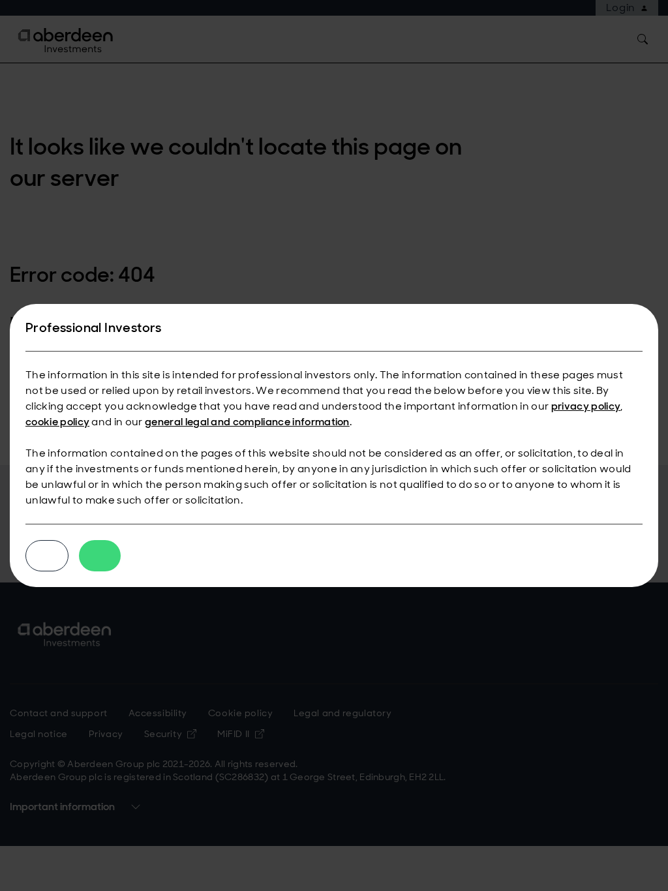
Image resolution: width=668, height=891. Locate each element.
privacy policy (585, 406)
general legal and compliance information (247, 422)
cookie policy (57, 422)
